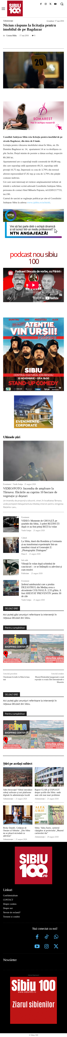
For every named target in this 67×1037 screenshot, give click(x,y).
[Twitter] (56, 947)
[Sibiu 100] (15, 8)
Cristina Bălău (11, 36)
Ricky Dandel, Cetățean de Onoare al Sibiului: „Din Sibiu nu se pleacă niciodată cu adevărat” (16, 832)
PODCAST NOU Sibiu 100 (33, 257)
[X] (50, 4)
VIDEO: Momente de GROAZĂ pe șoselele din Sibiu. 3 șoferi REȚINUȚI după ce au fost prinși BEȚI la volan (40, 523)
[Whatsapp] (56, 937)
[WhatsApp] (37, 42)
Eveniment (7, 484)
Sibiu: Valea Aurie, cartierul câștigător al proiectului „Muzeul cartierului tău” (49, 830)
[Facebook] (40, 4)
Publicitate (25, 573)
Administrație (8, 21)
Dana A (24, 554)
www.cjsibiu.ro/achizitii (38, 202)
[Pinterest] (30, 42)
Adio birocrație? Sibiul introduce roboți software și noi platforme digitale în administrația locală (17, 792)
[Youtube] (55, 4)
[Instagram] (45, 4)
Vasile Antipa (18, 484)
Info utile (24, 560)
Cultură (24, 538)
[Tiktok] (46, 937)
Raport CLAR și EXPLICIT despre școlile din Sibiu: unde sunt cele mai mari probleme (48, 792)
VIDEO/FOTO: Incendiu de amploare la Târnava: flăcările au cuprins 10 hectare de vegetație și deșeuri (30, 492)
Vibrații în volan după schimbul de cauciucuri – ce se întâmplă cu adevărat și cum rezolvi (41, 566)
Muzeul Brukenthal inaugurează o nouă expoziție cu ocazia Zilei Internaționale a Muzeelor (49, 679)
